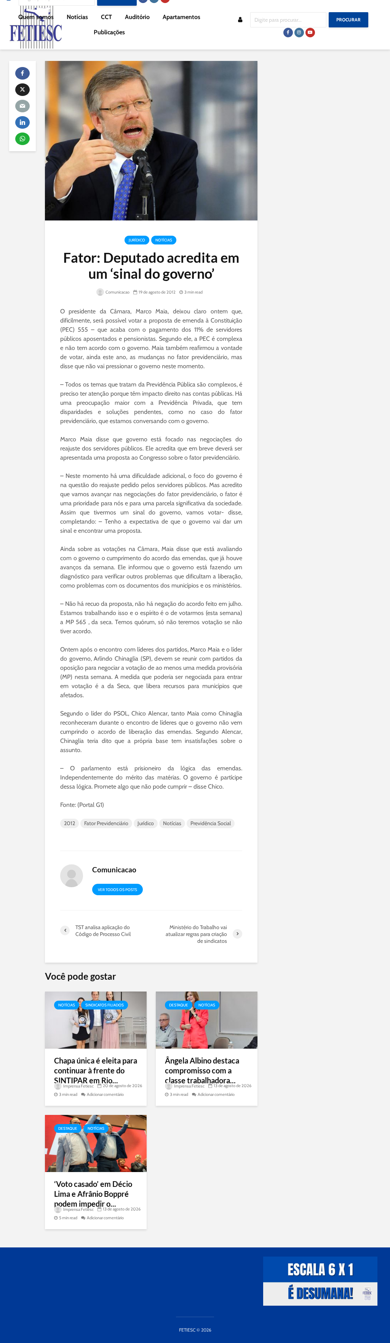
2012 (69, 823)
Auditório (137, 17)
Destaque (178, 1005)
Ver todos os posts (117, 889)
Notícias (77, 17)
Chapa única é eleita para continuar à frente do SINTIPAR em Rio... (95, 1070)
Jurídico (137, 240)
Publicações (109, 32)
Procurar (348, 19)
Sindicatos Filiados (104, 1005)
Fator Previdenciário (106, 823)
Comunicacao (117, 292)
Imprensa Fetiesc (78, 1086)
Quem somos (36, 17)
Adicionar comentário (105, 1094)
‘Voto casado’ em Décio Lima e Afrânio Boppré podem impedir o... (93, 1193)
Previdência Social (210, 823)
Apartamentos (181, 17)
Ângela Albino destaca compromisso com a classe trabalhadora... (202, 1070)
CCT (106, 17)
